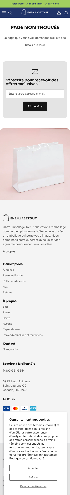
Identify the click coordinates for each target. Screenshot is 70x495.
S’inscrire (35, 106)
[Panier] (66, 13)
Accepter (33, 468)
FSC (5, 286)
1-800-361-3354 (14, 370)
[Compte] (58, 13)
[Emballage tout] (35, 12)
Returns (7, 292)
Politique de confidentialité (26, 458)
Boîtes (6, 318)
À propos (8, 270)
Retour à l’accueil (35, 45)
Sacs (5, 306)
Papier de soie (11, 329)
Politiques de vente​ (14, 281)
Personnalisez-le (13, 275)
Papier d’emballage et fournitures (23, 335)
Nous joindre (10, 349)
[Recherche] (12, 13)
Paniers (7, 312)
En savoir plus (52, 3)
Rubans (7, 323)
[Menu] (4, 13)
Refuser (33, 477)
